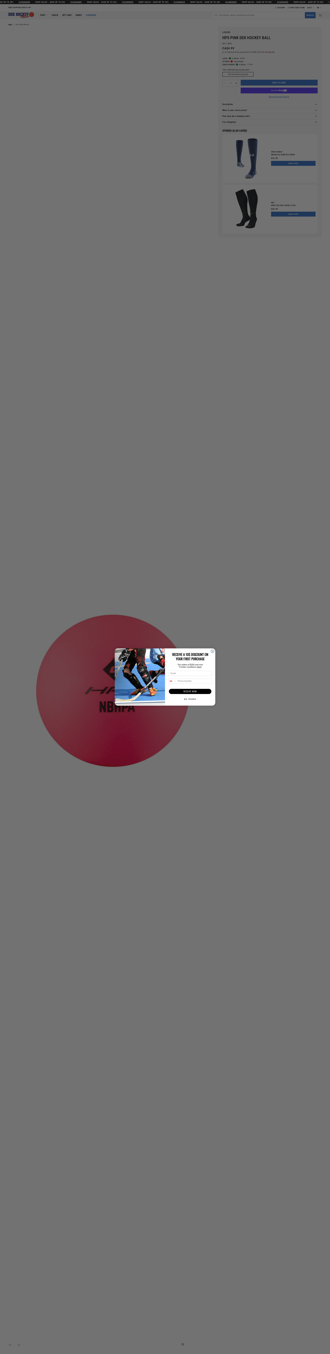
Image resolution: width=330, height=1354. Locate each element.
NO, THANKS (190, 699)
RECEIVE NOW (190, 691)
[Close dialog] (212, 651)
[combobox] (172, 681)
